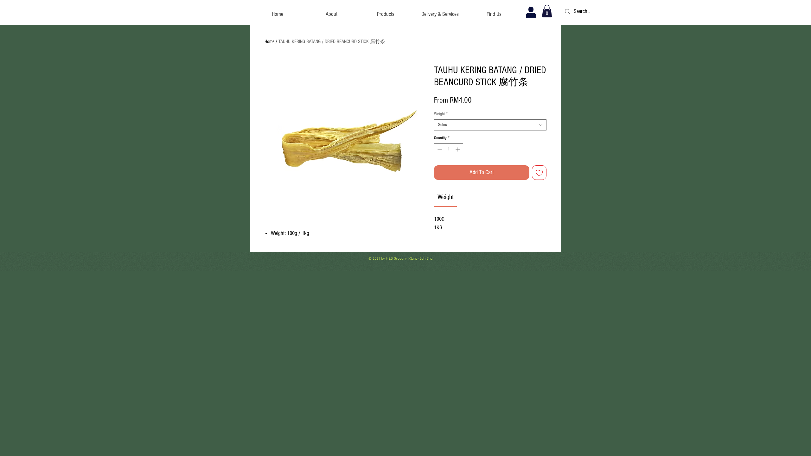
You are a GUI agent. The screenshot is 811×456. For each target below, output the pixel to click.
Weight (441, 114)
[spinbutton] (448, 149)
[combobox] (490, 124)
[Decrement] (439, 149)
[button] (547, 11)
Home (269, 41)
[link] (445, 197)
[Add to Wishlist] (539, 172)
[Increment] (458, 149)
